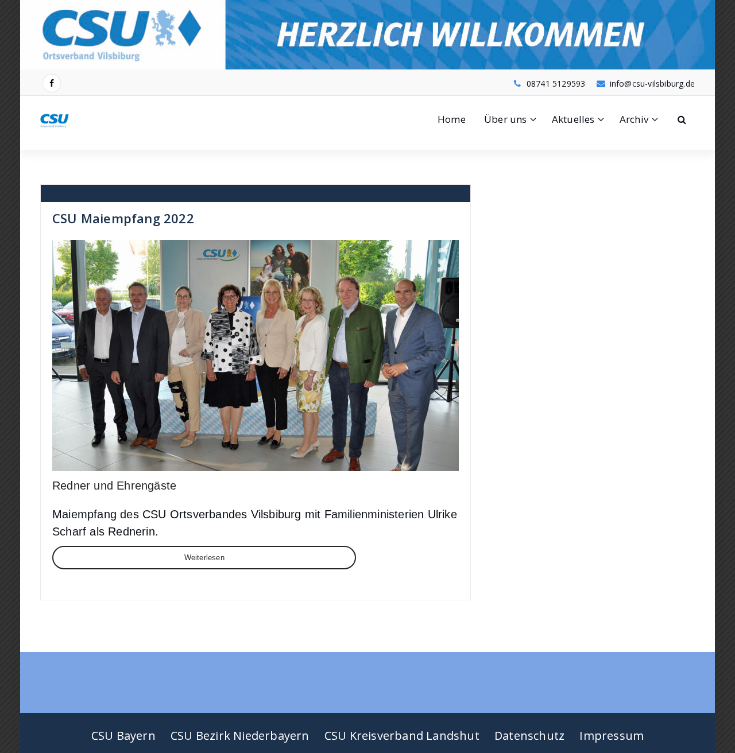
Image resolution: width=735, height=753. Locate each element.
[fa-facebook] (51, 83)
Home (452, 119)
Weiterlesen (204, 557)
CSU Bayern (123, 735)
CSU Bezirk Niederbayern (240, 735)
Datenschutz (529, 735)
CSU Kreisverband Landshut (401, 735)
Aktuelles (573, 119)
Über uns (505, 119)
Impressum (611, 735)
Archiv (634, 119)
